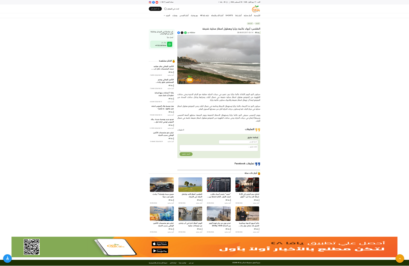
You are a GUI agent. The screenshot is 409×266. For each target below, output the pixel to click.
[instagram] (150, 2)
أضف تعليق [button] (186, 154)
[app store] (160, 243)
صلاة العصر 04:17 (167, 2)
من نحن (191, 263)
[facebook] (153, 2)
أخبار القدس (184, 15)
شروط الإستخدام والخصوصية (158, 263)
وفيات (174, 15)
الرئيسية (257, 15)
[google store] (160, 250)
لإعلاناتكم (173, 263)
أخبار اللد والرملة (217, 15)
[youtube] (157, 2)
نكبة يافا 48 (204, 15)
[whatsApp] (185, 32)
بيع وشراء (194, 15)
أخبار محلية (248, 15)
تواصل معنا (182, 263)
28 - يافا (223, 2)
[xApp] (182, 32)
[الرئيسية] (256, 9)
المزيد (167, 15)
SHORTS (229, 15)
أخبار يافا (238, 15)
